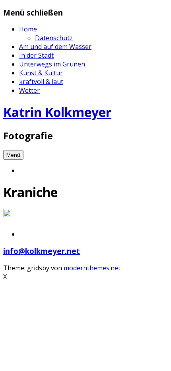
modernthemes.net (92, 268)
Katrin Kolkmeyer (57, 112)
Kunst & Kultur (41, 72)
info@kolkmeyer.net (41, 251)
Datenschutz (54, 37)
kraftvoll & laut (41, 81)
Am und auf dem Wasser (55, 46)
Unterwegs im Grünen (52, 64)
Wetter (29, 90)
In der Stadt (36, 55)
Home (28, 29)
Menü (13, 154)
